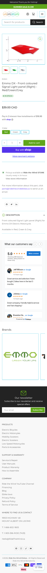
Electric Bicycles (9, 430)
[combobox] (23, 22)
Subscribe (38, 410)
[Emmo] (20, 356)
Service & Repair (10, 460)
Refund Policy (8, 501)
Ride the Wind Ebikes (18, 558)
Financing (7, 487)
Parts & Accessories (11, 447)
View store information (16, 178)
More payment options (24, 156)
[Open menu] (42, 14)
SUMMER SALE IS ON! (23, 7)
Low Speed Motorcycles (13, 443)
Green (15, 132)
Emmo (4, 79)
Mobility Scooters (10, 437)
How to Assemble (10, 470)
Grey (25, 132)
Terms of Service (10, 504)
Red (6, 132)
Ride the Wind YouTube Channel (18, 484)
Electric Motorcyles (11, 433)
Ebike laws (7, 494)
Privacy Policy (8, 497)
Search (39, 22)
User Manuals (8, 463)
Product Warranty (10, 467)
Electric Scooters (10, 440)
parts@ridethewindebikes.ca (16, 188)
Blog (4, 491)
